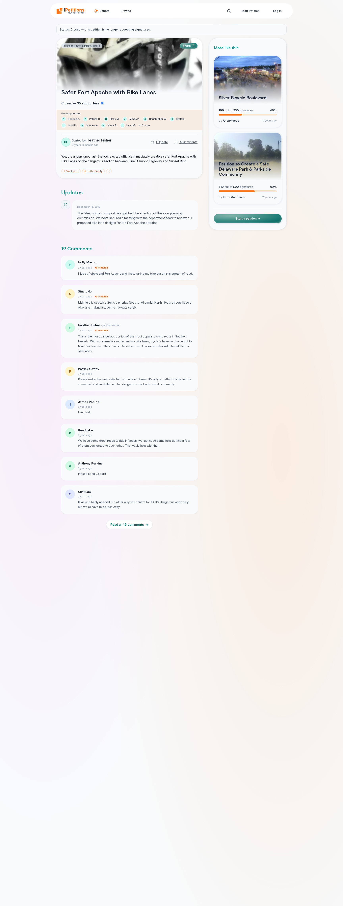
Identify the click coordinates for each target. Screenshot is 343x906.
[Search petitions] (229, 11)
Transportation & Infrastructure (82, 45)
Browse (126, 10)
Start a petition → (248, 218)
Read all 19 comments (129, 525)
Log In (277, 10)
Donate (104, 10)
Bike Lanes (71, 171)
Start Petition (251, 10)
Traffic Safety (93, 171)
